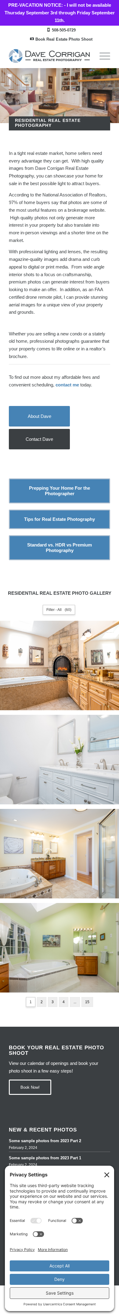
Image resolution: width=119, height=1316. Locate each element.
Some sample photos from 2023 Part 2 (45, 1141)
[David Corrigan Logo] (49, 56)
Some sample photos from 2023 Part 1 (45, 1158)
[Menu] (101, 56)
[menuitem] (61, 30)
